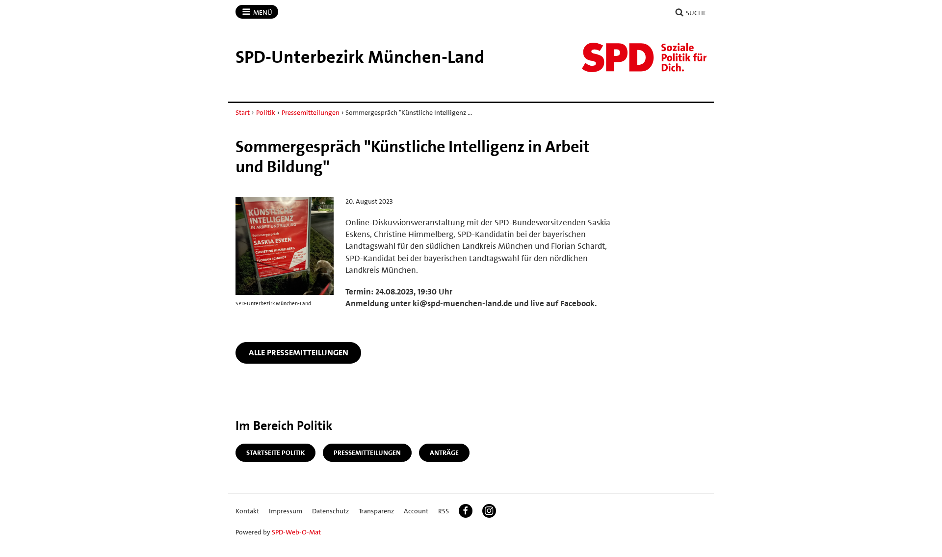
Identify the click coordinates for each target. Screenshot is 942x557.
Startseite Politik (275, 452)
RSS (443, 510)
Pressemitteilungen (311, 112)
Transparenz (376, 510)
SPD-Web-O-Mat (296, 532)
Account (416, 510)
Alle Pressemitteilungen (298, 352)
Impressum (285, 510)
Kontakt (247, 510)
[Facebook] (465, 511)
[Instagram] (489, 511)
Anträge (444, 452)
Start (243, 112)
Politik (265, 112)
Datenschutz (330, 510)
